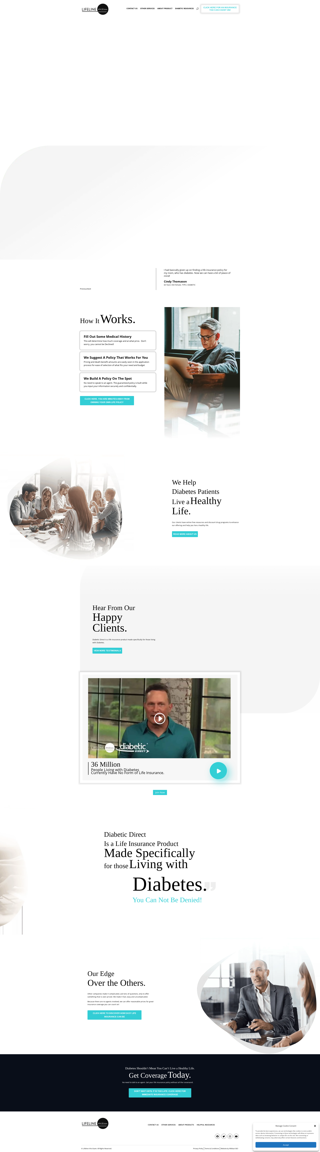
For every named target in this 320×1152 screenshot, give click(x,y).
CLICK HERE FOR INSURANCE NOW (101, 105)
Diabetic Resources (184, 9)
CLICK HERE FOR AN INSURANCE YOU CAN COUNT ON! (220, 8)
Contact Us (132, 9)
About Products (186, 1125)
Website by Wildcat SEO (229, 1148)
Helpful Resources (206, 1125)
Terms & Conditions (212, 1148)
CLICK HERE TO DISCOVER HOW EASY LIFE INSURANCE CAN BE (114, 1015)
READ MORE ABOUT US (185, 534)
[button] (315, 1126)
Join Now (160, 792)
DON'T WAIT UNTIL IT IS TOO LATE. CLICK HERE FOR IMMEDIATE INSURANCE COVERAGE (160, 1093)
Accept (286, 1145)
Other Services (147, 9)
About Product (164, 9)
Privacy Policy (198, 1148)
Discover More (95, 240)
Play (221, 773)
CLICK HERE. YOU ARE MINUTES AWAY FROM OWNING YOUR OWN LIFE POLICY (107, 400)
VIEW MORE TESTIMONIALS (107, 651)
